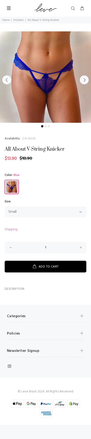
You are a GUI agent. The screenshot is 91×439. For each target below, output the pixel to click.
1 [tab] (42, 126)
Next (84, 79)
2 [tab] (45, 126)
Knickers (19, 20)
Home (6, 20)
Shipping (11, 229)
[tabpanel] (45, 77)
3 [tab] (49, 126)
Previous (6, 79)
